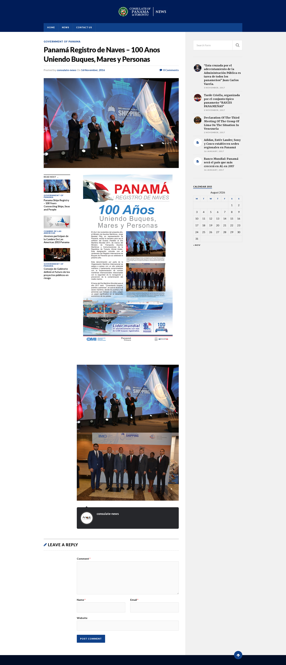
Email (134, 599)
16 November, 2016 (93, 70)
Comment (84, 558)
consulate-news (66, 70)
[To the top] (238, 655)
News (65, 27)
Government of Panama (62, 41)
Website (82, 617)
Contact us (84, 27)
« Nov (196, 245)
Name (81, 599)
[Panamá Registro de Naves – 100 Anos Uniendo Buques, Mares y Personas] (111, 123)
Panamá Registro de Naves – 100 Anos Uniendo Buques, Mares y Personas (102, 54)
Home (51, 27)
